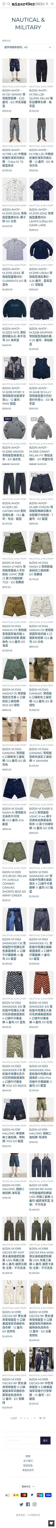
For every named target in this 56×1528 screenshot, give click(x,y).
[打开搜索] (8, 3)
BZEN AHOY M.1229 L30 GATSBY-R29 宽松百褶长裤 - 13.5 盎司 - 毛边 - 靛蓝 (14, 511)
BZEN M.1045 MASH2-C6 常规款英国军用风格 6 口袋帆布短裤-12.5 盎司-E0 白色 (41, 634)
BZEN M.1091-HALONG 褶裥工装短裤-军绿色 (40, 1133)
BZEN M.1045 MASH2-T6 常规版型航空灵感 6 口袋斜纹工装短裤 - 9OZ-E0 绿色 (14, 697)
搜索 (28, 1456)
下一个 (42, 1418)
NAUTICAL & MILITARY (14, 86)
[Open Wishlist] (51, 1523)
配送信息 (28, 1465)
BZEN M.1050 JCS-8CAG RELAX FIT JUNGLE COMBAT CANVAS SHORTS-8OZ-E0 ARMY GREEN (14, 883)
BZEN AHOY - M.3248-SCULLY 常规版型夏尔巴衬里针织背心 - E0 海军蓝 (41, 396)
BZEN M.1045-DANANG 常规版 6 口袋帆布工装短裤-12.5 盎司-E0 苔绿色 (41, 697)
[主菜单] (3, 3)
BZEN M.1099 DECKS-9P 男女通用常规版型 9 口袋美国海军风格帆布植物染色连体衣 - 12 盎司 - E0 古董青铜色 (41, 1323)
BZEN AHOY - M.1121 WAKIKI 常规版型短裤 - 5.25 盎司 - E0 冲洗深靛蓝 (14, 98)
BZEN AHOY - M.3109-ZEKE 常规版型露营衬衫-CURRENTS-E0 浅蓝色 (14, 276)
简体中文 (26, 1486)
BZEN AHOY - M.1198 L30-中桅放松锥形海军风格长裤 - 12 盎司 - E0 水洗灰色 (41, 157)
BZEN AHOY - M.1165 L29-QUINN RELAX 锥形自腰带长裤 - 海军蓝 (41, 98)
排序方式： (7, 41)
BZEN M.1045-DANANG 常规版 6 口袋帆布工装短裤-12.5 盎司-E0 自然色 (14, 756)
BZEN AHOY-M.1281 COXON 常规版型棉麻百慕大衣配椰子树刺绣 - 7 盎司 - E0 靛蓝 (41, 511)
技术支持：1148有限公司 (28, 1515)
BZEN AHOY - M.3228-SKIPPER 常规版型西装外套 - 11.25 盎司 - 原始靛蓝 (41, 336)
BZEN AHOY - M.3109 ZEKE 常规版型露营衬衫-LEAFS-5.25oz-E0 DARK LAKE (41, 217)
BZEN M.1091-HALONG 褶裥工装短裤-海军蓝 (13, 1189)
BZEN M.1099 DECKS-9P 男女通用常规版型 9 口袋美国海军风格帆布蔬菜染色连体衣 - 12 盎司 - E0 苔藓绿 (14, 1391)
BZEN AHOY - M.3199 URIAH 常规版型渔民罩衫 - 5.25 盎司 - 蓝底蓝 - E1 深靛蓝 (40, 276)
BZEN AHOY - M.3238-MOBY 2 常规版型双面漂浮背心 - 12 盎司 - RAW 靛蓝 (13, 396)
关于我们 (28, 1460)
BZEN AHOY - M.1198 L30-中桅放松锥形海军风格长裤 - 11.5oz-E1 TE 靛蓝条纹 (14, 157)
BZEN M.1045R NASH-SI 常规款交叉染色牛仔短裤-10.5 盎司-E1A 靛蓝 (14, 816)
